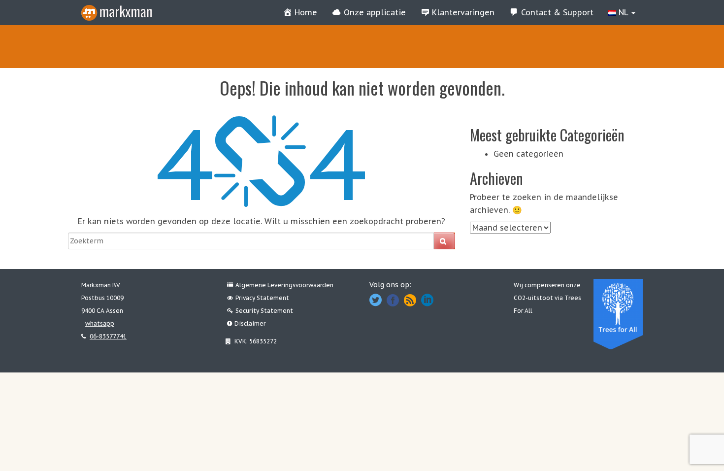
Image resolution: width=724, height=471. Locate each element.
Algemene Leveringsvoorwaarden (284, 285)
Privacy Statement (262, 298)
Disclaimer (249, 323)
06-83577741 (108, 336)
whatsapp (99, 323)
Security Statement (264, 310)
